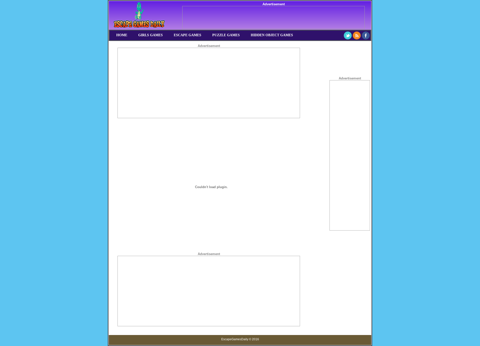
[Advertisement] (273, 17)
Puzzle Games (226, 35)
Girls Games (150, 35)
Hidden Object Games (272, 35)
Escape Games (187, 35)
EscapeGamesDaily (234, 339)
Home (121, 35)
